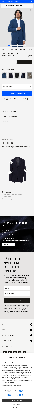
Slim (9, 62)
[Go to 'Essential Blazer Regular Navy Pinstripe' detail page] (23, 75)
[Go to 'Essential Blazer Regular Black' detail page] (17, 75)
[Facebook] (4, 353)
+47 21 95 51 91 (9, 238)
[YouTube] (19, 353)
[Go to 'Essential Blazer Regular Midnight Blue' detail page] (10, 75)
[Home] (13, 5)
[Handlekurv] (31, 5)
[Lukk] (31, 1)
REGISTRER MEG (17, 300)
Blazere (11, 49)
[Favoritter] (28, 5)
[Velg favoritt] (31, 10)
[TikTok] (14, 353)
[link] (11, 162)
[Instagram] (9, 353)
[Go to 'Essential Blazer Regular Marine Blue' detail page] (4, 75)
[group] (17, 27)
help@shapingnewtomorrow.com (17, 240)
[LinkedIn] (24, 353)
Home (3, 49)
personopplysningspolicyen (12, 306)
